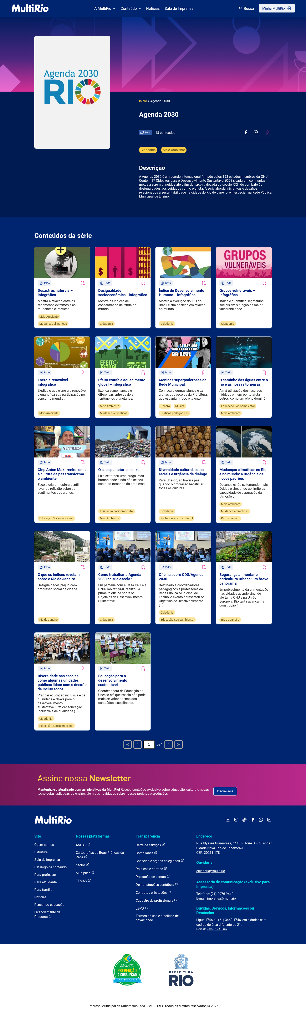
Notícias (153, 8)
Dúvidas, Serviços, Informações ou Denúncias (225, 910)
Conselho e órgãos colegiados (158, 861)
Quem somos (44, 845)
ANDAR (81, 845)
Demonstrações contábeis (155, 885)
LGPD (140, 908)
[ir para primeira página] (127, 744)
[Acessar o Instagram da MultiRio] (236, 820)
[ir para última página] (178, 744)
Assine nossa (84, 778)
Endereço (204, 836)
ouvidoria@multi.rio (210, 871)
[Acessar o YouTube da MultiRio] (227, 820)
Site (37, 836)
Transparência (148, 836)
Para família (43, 890)
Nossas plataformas (93, 836)
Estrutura (41, 852)
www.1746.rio (217, 929)
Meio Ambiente (174, 150)
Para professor (45, 875)
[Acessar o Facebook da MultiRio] (252, 820)
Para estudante (45, 882)
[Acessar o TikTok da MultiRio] (244, 820)
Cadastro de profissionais (155, 900)
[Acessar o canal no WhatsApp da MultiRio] (261, 820)
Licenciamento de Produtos (47, 914)
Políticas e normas (150, 869)
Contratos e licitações (152, 893)
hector (81, 865)
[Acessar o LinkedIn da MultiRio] (269, 820)
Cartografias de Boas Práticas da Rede (100, 855)
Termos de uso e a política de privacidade (157, 918)
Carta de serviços (149, 845)
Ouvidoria (204, 862)
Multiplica (83, 873)
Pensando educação (49, 905)
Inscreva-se (225, 791)
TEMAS (82, 881)
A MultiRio (102, 8)
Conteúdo (129, 8)
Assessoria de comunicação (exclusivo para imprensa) (233, 884)
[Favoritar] (82, 283)
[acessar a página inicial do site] (30, 8)
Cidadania (148, 150)
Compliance (145, 853)
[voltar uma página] (137, 744)
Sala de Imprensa (179, 8)
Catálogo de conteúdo (50, 867)
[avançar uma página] (168, 744)
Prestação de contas (151, 877)
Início (143, 101)
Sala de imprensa (47, 860)
